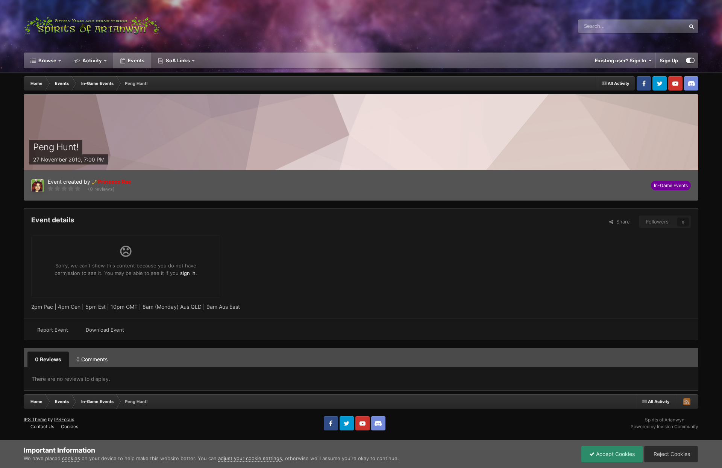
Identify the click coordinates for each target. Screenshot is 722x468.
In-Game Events (671, 185)
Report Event (52, 330)
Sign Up (669, 60)
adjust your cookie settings (250, 458)
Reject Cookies (671, 454)
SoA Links (178, 60)
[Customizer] (690, 60)
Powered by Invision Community (664, 426)
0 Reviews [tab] (48, 359)
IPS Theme (35, 419)
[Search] (691, 26)
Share (621, 222)
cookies (71, 458)
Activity (91, 60)
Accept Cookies (615, 454)
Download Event (105, 330)
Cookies (69, 426)
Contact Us (42, 426)
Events (135, 60)
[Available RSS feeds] (686, 401)
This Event (663, 26)
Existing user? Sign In (621, 60)
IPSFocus (64, 419)
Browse (46, 60)
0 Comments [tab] (92, 359)
